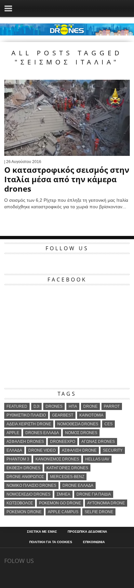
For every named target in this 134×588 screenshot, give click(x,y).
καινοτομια (91, 415)
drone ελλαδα (77, 485)
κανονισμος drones (57, 459)
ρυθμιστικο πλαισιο (26, 415)
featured (17, 406)
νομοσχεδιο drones (28, 494)
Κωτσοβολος (20, 503)
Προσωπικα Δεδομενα (87, 531)
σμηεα (63, 494)
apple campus (63, 512)
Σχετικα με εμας (42, 531)
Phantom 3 (18, 459)
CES (108, 424)
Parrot (112, 406)
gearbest (62, 415)
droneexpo (62, 441)
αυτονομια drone (106, 503)
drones (54, 406)
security (113, 450)
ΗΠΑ (73, 406)
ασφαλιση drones (25, 441)
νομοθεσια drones (77, 424)
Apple (13, 433)
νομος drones (81, 433)
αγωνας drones (98, 441)
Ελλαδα (14, 450)
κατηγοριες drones (67, 468)
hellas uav (97, 459)
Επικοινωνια (94, 542)
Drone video (42, 450)
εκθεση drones (23, 468)
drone (90, 406)
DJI (36, 406)
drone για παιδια (93, 494)
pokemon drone (24, 512)
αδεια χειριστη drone (29, 424)
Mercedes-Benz (67, 476)
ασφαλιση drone (79, 450)
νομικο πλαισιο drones (31, 485)
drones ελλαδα (42, 433)
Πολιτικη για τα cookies (50, 542)
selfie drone (99, 512)
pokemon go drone (60, 503)
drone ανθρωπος (25, 476)
